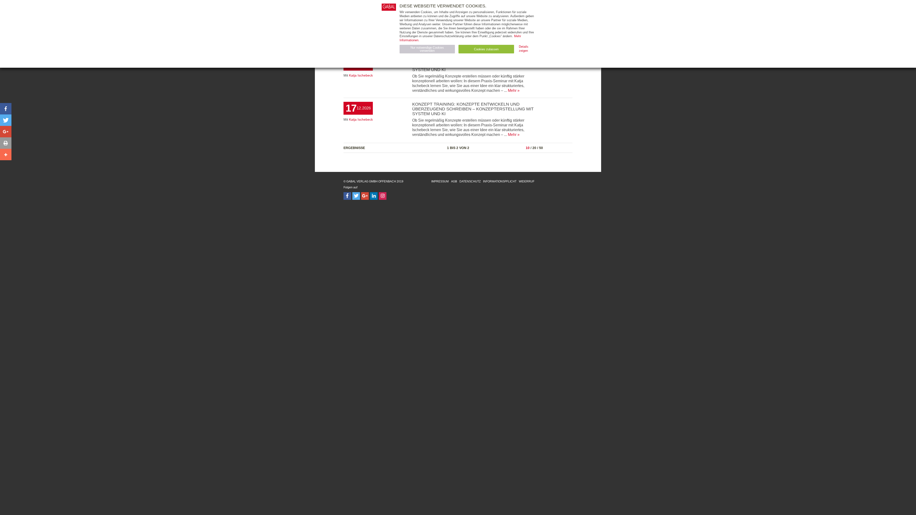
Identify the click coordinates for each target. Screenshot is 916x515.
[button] (5, 108)
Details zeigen (523, 48)
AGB (454, 181)
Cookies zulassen (486, 49)
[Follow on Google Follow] (365, 196)
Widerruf (526, 181)
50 (541, 148)
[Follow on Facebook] (347, 196)
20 (534, 148)
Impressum (440, 181)
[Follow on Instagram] (382, 196)
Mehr (512, 90)
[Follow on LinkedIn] (374, 196)
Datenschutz (470, 181)
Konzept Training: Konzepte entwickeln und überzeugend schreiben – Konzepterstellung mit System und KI (473, 109)
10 (528, 148)
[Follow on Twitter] (356, 196)
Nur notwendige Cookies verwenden (427, 49)
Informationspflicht (499, 181)
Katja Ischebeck (361, 75)
